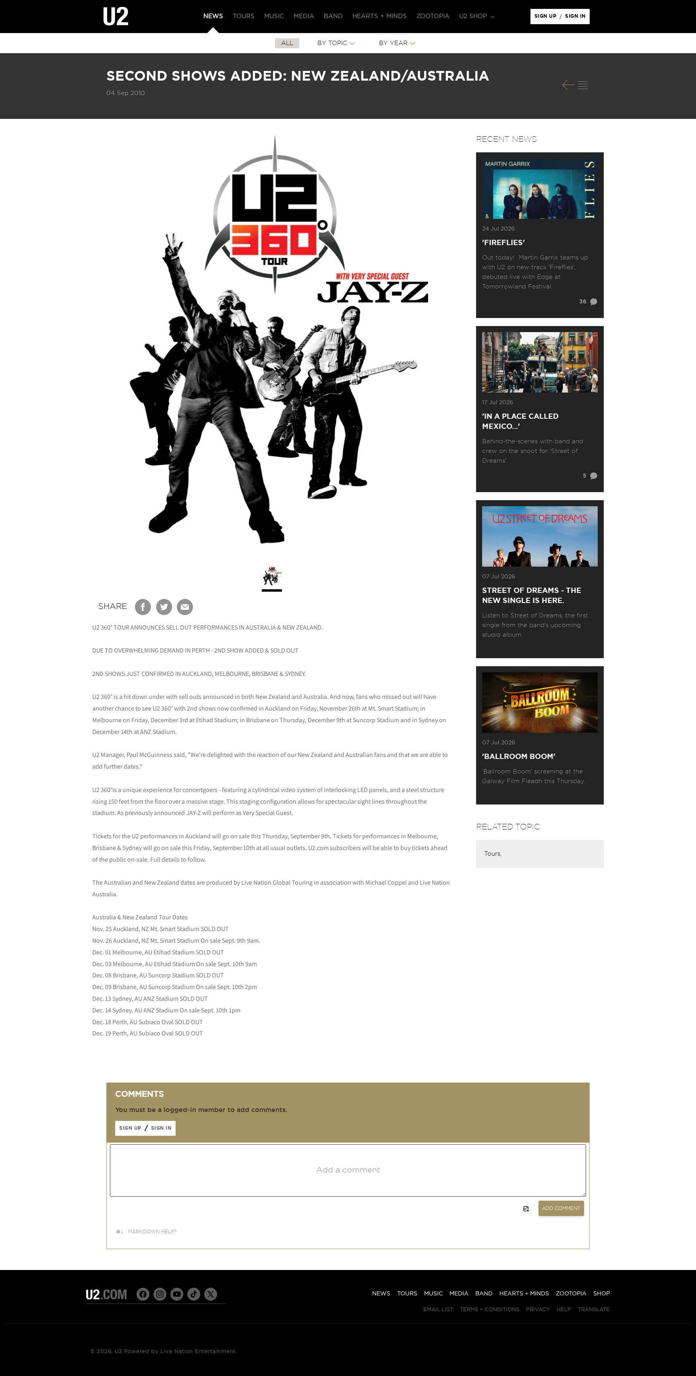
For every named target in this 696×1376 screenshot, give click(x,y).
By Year (393, 43)
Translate (594, 1309)
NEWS (381, 1294)
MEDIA (459, 1294)
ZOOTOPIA (571, 1294)
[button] (476, 16)
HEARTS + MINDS (524, 1294)
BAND (484, 1294)
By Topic (332, 43)
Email (185, 607)
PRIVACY (538, 1309)
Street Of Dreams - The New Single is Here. (531, 596)
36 (582, 302)
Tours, (492, 854)
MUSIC (433, 1294)
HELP (564, 1309)
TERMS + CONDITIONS (489, 1309)
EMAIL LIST (438, 1309)
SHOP (601, 1294)
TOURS (407, 1294)
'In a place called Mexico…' (520, 421)
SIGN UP (546, 18)
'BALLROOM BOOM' (518, 757)
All (287, 43)
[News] (583, 85)
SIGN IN (577, 18)
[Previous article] (568, 85)
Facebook (143, 607)
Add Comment (561, 1208)
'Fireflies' (503, 243)
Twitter (164, 607)
